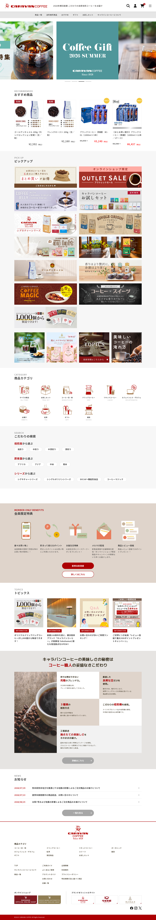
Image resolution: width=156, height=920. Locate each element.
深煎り (68, 449)
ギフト (75, 15)
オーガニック (116, 848)
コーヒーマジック (115, 479)
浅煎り (21, 449)
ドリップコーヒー (53, 848)
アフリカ (22, 464)
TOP (16, 865)
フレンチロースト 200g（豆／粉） (60, 133)
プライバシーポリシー (70, 874)
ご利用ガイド (47, 865)
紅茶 (48, 852)
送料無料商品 (51, 15)
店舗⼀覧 (45, 883)
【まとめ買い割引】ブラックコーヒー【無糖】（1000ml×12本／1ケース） (127, 135)
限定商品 (50, 855)
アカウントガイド (49, 874)
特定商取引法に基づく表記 (72, 879)
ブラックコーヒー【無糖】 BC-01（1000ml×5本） (94, 133)
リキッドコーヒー (86, 848)
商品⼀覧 (38, 15)
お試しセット (88, 15)
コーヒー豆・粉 (20, 848)
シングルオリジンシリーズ (59, 479)
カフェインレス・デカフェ (24, 852)
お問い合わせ (47, 879)
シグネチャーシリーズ (28, 479)
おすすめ (65, 15)
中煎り (36, 449)
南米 (65, 464)
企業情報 (65, 865)
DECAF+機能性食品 (89, 479)
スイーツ (82, 852)
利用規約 (65, 870)
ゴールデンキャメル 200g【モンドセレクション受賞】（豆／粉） (28, 135)
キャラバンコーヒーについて (109, 15)
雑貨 (113, 852)
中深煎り (52, 449)
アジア (38, 464)
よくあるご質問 (48, 870)
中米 (52, 464)
